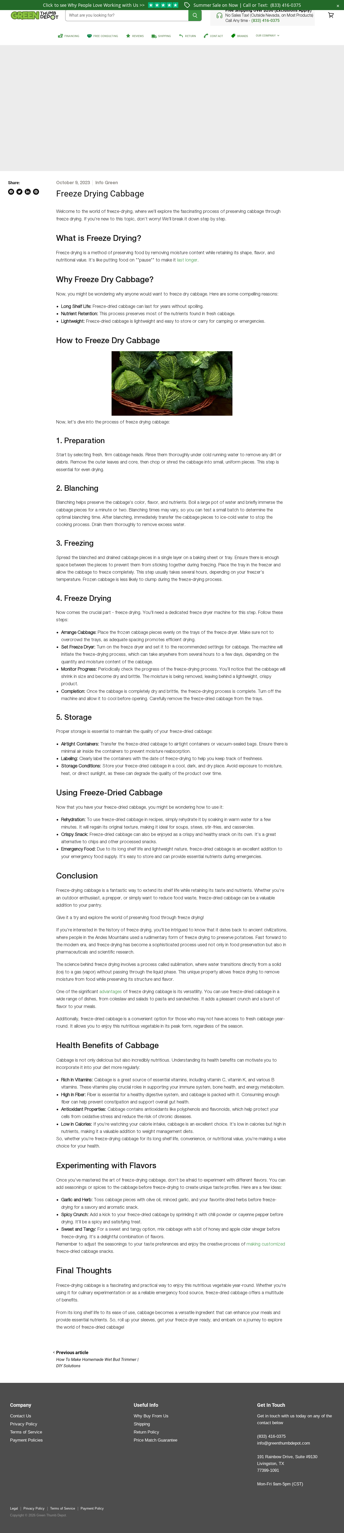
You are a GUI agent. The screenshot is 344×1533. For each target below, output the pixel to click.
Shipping (142, 1424)
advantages (110, 991)
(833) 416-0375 (285, 5)
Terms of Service (26, 1432)
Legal (14, 1508)
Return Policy (146, 1432)
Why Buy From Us (151, 1416)
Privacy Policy (23, 1424)
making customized (266, 1244)
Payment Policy (92, 1508)
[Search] (195, 15)
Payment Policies (26, 1440)
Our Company (266, 35)
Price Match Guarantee (155, 1440)
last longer (187, 260)
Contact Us (20, 1416)
